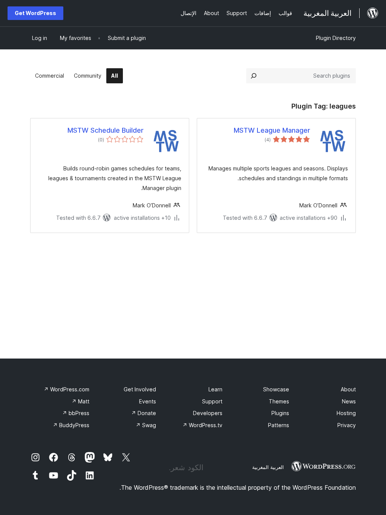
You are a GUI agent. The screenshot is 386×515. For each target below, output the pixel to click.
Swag (146, 425)
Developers (207, 413)
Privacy (346, 425)
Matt (80, 401)
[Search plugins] (253, 75)
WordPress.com (66, 389)
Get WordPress (35, 13)
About (348, 389)
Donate (143, 413)
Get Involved (140, 389)
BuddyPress (71, 425)
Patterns (278, 425)
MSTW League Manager (272, 130)
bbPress (75, 413)
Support (212, 401)
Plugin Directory (336, 38)
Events (147, 401)
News (349, 401)
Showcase (276, 389)
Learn (215, 389)
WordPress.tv (202, 425)
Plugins (280, 413)
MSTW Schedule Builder (105, 130)
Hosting (346, 413)
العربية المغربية (268, 467)
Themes (279, 401)
